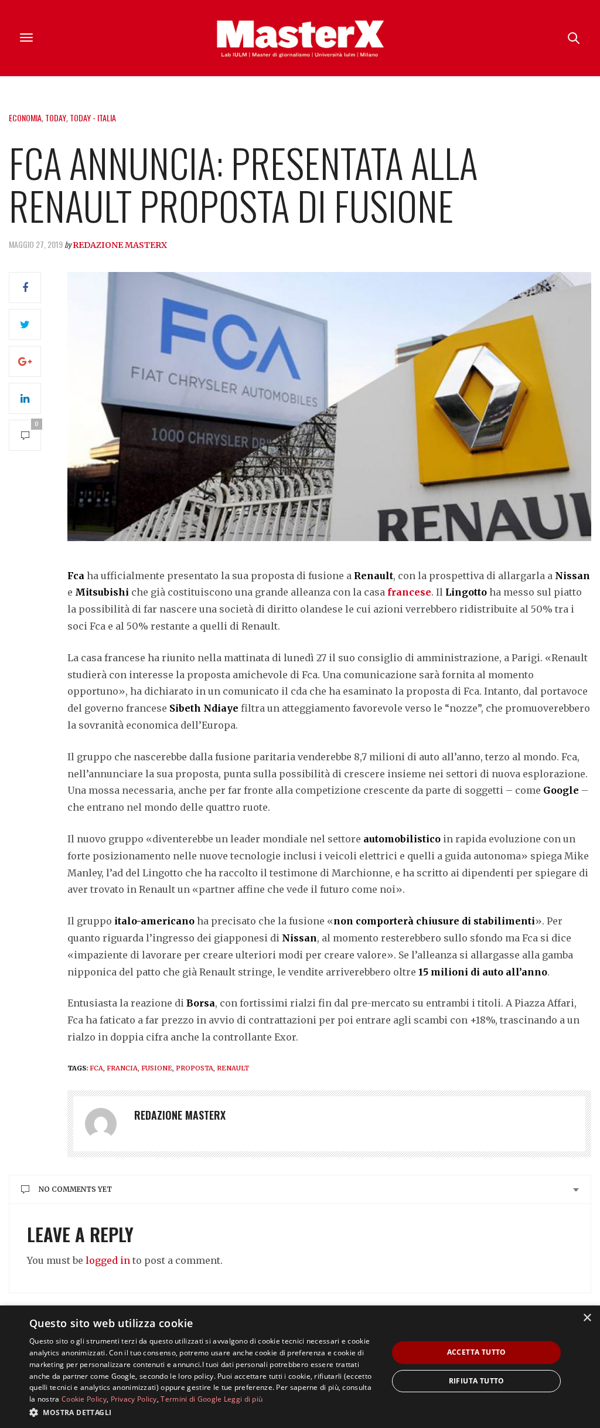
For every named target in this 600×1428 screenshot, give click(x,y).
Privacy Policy (134, 1399)
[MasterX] (300, 38)
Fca (96, 1068)
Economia (25, 117)
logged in (108, 1260)
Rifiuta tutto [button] (476, 1381)
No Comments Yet (75, 1189)
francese (409, 592)
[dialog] (300, 1366)
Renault (233, 1068)
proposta (194, 1068)
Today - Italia (93, 117)
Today (55, 117)
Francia (122, 1068)
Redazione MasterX (120, 245)
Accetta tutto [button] (476, 1352)
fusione (156, 1068)
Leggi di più (243, 1399)
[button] (203, 1412)
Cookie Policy (84, 1399)
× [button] (586, 1318)
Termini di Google (191, 1399)
